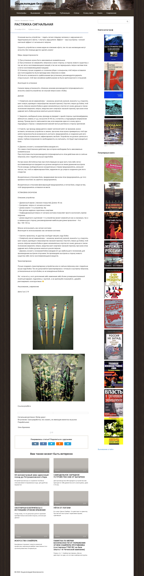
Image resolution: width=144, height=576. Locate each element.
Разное (37, 29)
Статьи (76, 13)
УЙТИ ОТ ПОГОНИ (62, 508)
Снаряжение (111, 13)
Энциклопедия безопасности (35, 3)
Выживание (35, 13)
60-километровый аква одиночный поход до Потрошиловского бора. (32, 476)
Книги (100, 13)
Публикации (65, 13)
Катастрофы (21, 13)
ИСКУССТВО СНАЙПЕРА (26, 540)
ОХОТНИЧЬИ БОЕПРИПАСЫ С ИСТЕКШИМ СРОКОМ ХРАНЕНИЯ (30, 509)
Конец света (88, 13)
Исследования (50, 13)
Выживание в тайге (105, 449)
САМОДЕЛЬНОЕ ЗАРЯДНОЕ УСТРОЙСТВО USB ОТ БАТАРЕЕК (69, 476)
